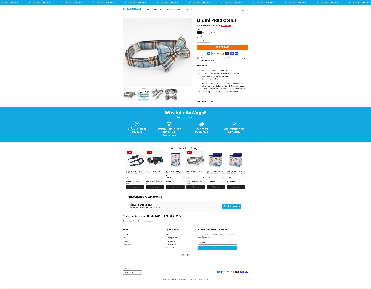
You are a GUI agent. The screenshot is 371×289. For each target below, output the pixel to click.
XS (199, 33)
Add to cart (135, 187)
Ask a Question (233, 206)
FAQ (124, 238)
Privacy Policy (171, 244)
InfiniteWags (172, 279)
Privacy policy (192, 279)
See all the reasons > (185, 117)
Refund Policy (171, 241)
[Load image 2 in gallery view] (143, 94)
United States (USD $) (132, 272)
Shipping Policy (171, 238)
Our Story (126, 234)
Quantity (200, 37)
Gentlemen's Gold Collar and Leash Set (134, 172)
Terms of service (203, 279)
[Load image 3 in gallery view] (157, 94)
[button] (148, 10)
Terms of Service (172, 248)
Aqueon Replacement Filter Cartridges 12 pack (174, 173)
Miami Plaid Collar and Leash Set (194, 172)
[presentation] (124, 167)
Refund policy (182, 279)
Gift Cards (169, 234)
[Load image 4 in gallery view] (171, 94)
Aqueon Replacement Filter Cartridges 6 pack (216, 172)
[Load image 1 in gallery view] (129, 94)
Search (125, 241)
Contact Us (127, 244)
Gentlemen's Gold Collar (153, 172)
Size (198, 30)
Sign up (217, 248)
